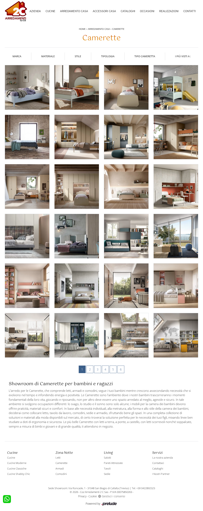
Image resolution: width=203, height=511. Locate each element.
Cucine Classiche (16, 468)
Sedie (107, 474)
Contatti (189, 11)
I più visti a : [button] (183, 56)
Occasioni (147, 11)
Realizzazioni (169, 11)
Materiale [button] (48, 56)
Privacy (82, 496)
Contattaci (158, 463)
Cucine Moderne (16, 463)
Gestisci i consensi (113, 496)
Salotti (107, 457)
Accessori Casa (104, 11)
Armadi (60, 468)
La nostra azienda (162, 457)
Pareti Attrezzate (113, 463)
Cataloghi (128, 11)
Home (82, 28)
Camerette (118, 28)
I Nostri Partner (161, 474)
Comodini (61, 474)
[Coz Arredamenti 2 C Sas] (16, 11)
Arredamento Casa (74, 11)
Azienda (35, 11)
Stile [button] (78, 56)
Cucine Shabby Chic (18, 474)
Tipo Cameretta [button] (144, 56)
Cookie (92, 496)
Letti (58, 457)
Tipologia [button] (107, 56)
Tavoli (107, 468)
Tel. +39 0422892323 (143, 488)
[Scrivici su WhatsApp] (7, 499)
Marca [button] (16, 56)
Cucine (50, 11)
